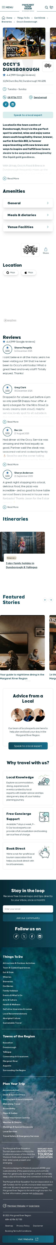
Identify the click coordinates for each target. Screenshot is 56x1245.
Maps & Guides (10, 1113)
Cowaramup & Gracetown (15, 1056)
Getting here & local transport (18, 1099)
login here (34, 1205)
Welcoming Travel (11, 1104)
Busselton (8, 1042)
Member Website (16, 1205)
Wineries (7, 977)
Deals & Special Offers (14, 1094)
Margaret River (10, 1061)
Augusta (7, 1065)
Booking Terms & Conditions (18, 1231)
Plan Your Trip (14, 1083)
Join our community (28, 917)
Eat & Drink (8, 972)
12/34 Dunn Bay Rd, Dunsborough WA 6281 (24, 80)
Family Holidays (10, 990)
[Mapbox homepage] (10, 320)
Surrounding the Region (14, 1070)
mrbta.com (38, 1193)
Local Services (10, 1131)
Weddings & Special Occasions (18, 1127)
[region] (28, 301)
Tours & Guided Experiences (16, 967)
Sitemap (9, 1225)
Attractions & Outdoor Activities (19, 963)
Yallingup (7, 1052)
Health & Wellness (11, 1004)
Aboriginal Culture (11, 1018)
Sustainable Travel (12, 1023)
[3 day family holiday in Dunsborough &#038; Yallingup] (22, 547)
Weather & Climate (12, 1122)
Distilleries (8, 986)
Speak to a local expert (28, 115)
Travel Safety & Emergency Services (21, 1136)
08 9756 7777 (14, 97)
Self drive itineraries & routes (17, 1009)
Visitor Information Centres (16, 1117)
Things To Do (13, 956)
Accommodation (11, 1090)
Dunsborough (9, 1047)
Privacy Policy (23, 1225)
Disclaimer (38, 1225)
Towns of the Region (19, 1036)
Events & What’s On (12, 995)
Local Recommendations (15, 1013)
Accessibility (9, 1108)
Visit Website (25, 1239)
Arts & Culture (10, 1000)
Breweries (8, 981)
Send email (40, 97)
